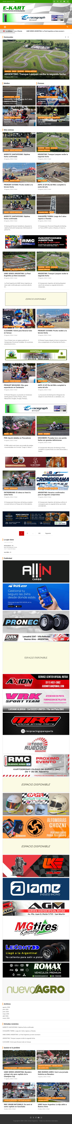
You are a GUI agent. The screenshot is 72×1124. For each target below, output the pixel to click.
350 (39, 533)
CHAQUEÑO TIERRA (9, 97)
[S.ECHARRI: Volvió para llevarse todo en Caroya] (19, 318)
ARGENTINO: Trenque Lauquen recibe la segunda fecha (35, 31)
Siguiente (48, 533)
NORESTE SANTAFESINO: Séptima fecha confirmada (17, 155)
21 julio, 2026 (41, 1109)
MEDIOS (17, 97)
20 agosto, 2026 (8, 103)
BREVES (14, 68)
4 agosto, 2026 (42, 1076)
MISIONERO (47, 433)
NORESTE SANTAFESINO (16, 150)
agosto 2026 (6, 1007)
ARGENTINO (8, 68)
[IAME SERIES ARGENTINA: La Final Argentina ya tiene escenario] (19, 261)
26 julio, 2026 (7, 1109)
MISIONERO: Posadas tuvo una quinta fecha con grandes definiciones (52, 439)
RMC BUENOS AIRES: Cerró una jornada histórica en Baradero (53, 1073)
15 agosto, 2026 (42, 497)
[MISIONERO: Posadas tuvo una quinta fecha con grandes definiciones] (53, 426)
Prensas (41, 83)
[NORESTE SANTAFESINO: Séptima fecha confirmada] (19, 204)
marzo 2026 (6, 1018)
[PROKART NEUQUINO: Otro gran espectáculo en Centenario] (19, 373)
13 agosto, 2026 (8, 77)
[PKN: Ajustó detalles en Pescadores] (19, 426)
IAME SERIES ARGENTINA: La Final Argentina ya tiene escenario (17, 275)
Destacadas (8, 37)
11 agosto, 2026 (42, 124)
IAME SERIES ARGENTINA (44, 117)
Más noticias (9, 130)
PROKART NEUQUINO (15, 117)
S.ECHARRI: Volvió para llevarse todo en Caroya (52, 100)
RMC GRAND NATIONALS (24, 1100)
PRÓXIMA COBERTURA (44, 150)
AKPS (39, 180)
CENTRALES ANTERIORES (10, 1068)
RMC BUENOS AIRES (43, 1068)
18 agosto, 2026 (8, 124)
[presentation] (65, 37)
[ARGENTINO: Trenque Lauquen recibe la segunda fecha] (53, 261)
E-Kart (16, 77)
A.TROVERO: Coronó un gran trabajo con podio (51, 121)
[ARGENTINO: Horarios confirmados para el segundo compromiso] (53, 480)
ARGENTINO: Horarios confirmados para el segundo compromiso (51, 494)
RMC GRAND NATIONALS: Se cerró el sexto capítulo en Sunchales (18, 1105)
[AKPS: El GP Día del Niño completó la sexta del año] (53, 373)
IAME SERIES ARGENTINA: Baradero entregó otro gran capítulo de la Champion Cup (18, 1074)
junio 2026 (6, 1011)
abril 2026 (5, 1016)
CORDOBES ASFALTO (43, 97)
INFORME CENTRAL (57, 1065)
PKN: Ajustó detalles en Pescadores (17, 438)
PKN (11, 433)
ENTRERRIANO (13, 488)
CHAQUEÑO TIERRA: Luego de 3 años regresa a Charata (18, 100)
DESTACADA (21, 68)
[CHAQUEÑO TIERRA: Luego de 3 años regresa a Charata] (53, 204)
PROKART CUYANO (14, 180)
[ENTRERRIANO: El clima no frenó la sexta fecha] (19, 480)
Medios (7, 83)
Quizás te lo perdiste (12, 1048)
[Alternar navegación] (5, 27)
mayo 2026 (6, 1014)
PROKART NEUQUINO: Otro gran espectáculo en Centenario (16, 121)
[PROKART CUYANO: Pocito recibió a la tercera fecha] (53, 318)
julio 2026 (5, 1009)
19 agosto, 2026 (42, 159)
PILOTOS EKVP (53, 97)
